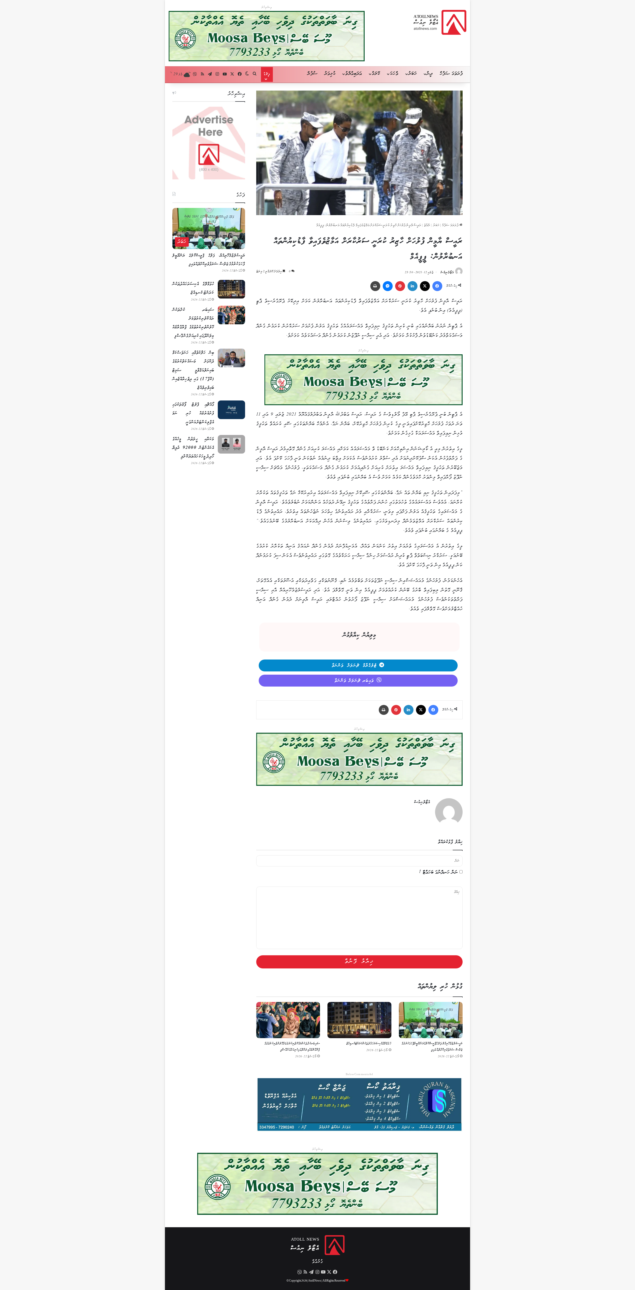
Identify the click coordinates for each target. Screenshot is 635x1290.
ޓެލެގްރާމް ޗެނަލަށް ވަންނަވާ (354, 665)
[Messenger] (388, 286)
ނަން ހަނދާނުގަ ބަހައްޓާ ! (438, 872)
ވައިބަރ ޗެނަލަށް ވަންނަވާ (354, 681)
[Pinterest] (400, 286)
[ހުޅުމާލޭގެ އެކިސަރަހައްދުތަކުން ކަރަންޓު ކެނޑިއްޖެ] (359, 1020)
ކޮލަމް (376, 73)
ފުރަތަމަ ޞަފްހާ (451, 73)
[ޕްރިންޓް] (375, 286)
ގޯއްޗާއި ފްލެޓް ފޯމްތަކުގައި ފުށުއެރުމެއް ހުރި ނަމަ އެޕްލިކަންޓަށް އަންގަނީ (193, 413)
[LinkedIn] (412, 286)
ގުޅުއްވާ (317, 1261)
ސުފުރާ (312, 73)
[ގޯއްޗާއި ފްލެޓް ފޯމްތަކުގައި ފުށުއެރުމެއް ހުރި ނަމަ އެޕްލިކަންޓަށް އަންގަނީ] (231, 409)
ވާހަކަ (394, 73)
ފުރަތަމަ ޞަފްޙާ (450, 225)
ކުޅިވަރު (330, 73)
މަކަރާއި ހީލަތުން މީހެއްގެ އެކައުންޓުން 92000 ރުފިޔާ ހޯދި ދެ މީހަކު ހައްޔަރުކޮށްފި (193, 448)
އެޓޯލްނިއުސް (447, 272)
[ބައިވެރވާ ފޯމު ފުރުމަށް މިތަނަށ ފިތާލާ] (363, 380)
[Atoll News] (439, 22)
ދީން (430, 73)
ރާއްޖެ (427, 225)
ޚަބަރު (412, 73)
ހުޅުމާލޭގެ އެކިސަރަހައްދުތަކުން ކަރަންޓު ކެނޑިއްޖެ (368, 1043)
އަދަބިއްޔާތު (353, 73)
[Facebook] (437, 286)
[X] (425, 286)
